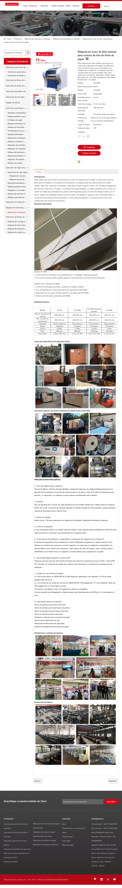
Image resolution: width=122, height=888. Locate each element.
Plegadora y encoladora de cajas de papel (19, 190)
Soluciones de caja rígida (17, 172)
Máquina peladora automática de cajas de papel (19, 187)
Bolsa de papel (67, 845)
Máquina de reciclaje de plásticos (19, 222)
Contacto (91, 6)
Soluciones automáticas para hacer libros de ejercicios (19, 72)
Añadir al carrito (89, 153)
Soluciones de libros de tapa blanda (18, 86)
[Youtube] (115, 879)
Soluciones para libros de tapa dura (18, 91)
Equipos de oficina (13, 103)
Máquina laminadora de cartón (19, 156)
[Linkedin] (101, 879)
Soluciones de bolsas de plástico (18, 217)
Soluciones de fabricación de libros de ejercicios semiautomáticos (19, 75)
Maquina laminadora (15, 134)
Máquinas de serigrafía (16, 149)
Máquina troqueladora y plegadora (19, 183)
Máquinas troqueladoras (17, 113)
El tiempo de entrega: (82, 119)
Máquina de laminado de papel (19, 127)
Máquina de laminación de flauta (19, 152)
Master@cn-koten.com (104, 832)
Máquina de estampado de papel (19, 138)
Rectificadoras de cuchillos (18, 131)
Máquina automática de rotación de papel (19, 124)
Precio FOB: (82, 94)
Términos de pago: (85, 104)
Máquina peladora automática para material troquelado (19, 116)
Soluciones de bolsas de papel (17, 202)
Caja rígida (66, 841)
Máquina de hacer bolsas (17, 225)
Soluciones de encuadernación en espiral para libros (18, 97)
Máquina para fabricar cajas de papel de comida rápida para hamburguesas (19, 197)
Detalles (39, 172)
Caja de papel (67, 837)
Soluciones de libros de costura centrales (18, 80)
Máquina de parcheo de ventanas (19, 194)
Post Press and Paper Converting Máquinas (18, 108)
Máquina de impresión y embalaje (18, 208)
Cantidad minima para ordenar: (84, 98)
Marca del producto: (85, 86)
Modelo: (81, 83)
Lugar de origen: (84, 124)
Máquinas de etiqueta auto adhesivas (19, 159)
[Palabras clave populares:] (28, 52)
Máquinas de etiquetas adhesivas (45, 845)
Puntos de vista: (84, 128)
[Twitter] (108, 879)
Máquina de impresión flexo (18, 229)
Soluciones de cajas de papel (17, 168)
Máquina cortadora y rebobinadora (19, 141)
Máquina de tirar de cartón (20, 179)
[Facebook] (95, 879)
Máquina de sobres (15, 163)
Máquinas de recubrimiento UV (19, 145)
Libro (64, 824)
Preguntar (90, 147)
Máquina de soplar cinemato (19, 232)
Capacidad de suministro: (83, 109)
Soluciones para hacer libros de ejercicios (18, 67)
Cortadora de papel (15, 120)
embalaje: (81, 114)
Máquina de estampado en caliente (19, 212)
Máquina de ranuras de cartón (20, 176)
